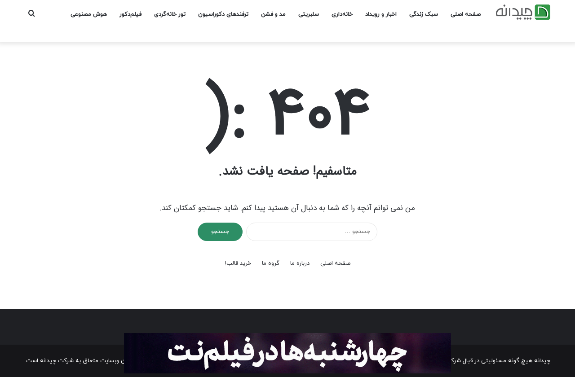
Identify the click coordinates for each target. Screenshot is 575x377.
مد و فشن (273, 14)
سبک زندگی (423, 14)
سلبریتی (308, 14)
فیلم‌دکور (130, 14)
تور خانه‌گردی (170, 14)
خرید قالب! (238, 263)
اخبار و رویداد (381, 14)
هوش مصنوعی (89, 14)
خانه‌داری (342, 14)
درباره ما (300, 263)
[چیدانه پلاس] (523, 12)
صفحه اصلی (466, 14)
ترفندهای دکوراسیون (223, 14)
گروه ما (270, 263)
